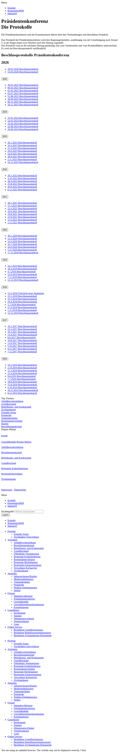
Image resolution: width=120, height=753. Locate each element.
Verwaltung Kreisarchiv (25, 568)
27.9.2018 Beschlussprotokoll (22, 307)
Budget (4, 423)
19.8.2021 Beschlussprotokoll (22, 214)
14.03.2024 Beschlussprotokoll (23, 120)
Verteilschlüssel (21, 621)
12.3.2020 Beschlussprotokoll (22, 238)
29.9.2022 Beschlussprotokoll (22, 186)
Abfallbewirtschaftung (12, 401)
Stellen (17, 590)
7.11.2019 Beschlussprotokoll (22, 277)
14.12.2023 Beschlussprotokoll (23, 162)
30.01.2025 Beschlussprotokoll (23, 85)
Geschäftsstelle (21, 601)
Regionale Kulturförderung (14, 468)
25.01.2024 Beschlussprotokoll (23, 118)
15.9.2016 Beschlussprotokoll (22, 384)
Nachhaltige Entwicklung (26, 537)
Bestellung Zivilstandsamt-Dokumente (33, 635)
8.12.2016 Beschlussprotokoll (22, 393)
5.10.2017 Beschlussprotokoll (22, 346)
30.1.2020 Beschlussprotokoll (22, 235)
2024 (4, 112)
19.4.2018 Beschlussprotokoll (22, 301)
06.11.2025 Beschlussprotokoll (23, 102)
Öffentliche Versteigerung (26, 554)
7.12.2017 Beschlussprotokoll (22, 351)
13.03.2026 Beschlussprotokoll (23, 72)
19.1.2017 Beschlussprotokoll (22, 326)
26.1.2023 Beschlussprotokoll (22, 142)
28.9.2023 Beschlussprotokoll (22, 156)
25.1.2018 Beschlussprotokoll (22, 296)
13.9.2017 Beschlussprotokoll (22, 343)
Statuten (18, 615)
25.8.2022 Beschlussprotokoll (22, 184)
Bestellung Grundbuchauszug (28, 630)
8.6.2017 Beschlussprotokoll (22, 337)
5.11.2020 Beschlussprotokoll (22, 249)
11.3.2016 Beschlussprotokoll (22, 370)
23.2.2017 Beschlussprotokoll (22, 329)
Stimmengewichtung (24, 618)
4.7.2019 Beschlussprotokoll (22, 271)
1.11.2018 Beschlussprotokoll (22, 310)
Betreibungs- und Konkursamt (16, 407)
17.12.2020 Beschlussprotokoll (23, 252)
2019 (4, 260)
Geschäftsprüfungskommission (29, 604)
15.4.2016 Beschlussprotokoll (22, 373)
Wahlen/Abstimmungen (25, 587)
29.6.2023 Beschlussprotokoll (22, 151)
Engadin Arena (8, 412)
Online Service (15, 627)
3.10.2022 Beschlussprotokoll (22, 178)
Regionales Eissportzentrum (27, 565)
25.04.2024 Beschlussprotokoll (23, 123)
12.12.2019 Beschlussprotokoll (23, 280)
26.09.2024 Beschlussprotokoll (23, 129)
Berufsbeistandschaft (11, 426)
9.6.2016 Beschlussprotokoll (22, 376)
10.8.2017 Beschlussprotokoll (22, 340)
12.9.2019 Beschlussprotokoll (22, 274)
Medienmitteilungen (23, 579)
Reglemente (19, 613)
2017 (4, 320)
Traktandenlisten (9, 418)
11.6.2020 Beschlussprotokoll (22, 241)
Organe (11, 593)
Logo (16, 624)
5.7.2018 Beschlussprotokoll (22, 304)
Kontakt (4, 436)
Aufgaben (12, 539)
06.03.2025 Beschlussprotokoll (23, 87)
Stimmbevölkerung (23, 596)
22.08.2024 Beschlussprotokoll (23, 126)
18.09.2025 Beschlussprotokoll (23, 99)
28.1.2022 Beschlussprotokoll (22, 175)
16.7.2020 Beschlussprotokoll (22, 244)
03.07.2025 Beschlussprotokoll (23, 93)
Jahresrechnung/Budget (25, 576)
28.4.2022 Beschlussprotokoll (22, 181)
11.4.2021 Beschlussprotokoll (22, 219)
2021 (4, 197)
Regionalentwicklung (11, 421)
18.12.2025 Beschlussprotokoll (23, 104)
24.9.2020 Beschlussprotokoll (22, 247)
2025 (4, 79)
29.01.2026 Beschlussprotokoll (23, 69)
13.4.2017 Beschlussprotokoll (22, 334)
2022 (4, 169)
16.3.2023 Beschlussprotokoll (22, 145)
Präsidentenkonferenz (24, 599)
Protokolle (6, 415)
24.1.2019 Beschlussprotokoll (22, 266)
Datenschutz (20, 489)
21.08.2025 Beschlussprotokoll (23, 96)
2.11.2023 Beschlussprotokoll (22, 159)
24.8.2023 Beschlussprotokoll (22, 153)
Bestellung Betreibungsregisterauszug (32, 632)
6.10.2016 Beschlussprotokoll (22, 387)
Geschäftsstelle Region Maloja (16, 442)
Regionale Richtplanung (26, 562)
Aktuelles (12, 573)
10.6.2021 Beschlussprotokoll (22, 211)
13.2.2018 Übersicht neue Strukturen (26, 293)
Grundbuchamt (8, 404)
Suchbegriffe (7, 511)
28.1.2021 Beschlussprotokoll (22, 203)
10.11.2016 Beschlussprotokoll (23, 390)
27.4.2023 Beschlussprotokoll (22, 148)
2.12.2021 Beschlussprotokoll (22, 222)
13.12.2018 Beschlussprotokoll (23, 313)
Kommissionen (21, 607)
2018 (4, 287)
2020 (4, 230)
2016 (4, 359)
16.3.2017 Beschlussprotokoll (22, 332)
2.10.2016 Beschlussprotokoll (22, 367)
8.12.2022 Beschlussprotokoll (22, 189)
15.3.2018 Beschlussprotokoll (22, 299)
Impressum (6, 489)
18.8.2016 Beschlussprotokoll (22, 381)
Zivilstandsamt (8, 409)
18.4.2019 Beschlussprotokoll (22, 268)
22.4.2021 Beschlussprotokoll (22, 208)
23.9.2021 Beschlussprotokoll (22, 217)
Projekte (12, 531)
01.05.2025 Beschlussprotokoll (23, 90)
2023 (4, 136)
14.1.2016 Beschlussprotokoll (22, 365)
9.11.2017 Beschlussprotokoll (22, 348)
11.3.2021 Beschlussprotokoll (22, 205)
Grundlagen (13, 610)
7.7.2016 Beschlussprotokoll (22, 379)
